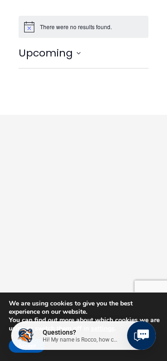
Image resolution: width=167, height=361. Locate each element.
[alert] (83, 27)
